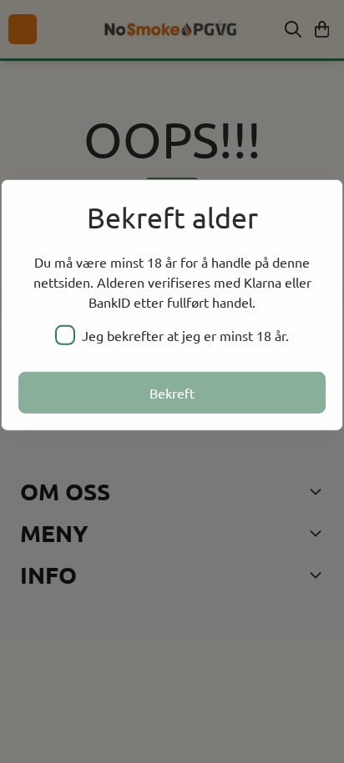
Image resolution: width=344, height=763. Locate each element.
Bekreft (172, 392)
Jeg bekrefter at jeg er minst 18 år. (185, 335)
